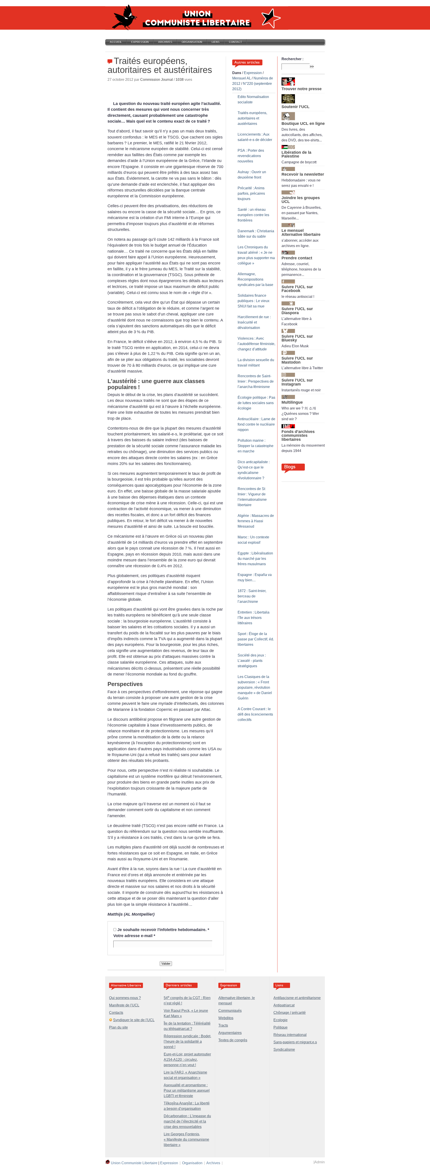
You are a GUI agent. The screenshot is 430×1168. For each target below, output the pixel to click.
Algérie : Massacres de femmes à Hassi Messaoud (256, 521)
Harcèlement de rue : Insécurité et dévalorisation (254, 322)
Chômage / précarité (289, 1013)
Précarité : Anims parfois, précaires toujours (251, 193)
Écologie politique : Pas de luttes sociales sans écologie (256, 403)
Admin (319, 1162)
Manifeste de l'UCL (124, 1005)
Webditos (225, 1018)
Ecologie (280, 1020)
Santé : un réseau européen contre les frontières (253, 215)
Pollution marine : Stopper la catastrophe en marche (255, 446)
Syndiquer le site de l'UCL (134, 1020)
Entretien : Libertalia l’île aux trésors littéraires (253, 617)
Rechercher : (292, 59)
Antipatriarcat (284, 1005)
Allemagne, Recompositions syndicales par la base (255, 279)
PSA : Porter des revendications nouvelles (251, 156)
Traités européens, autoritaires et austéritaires (252, 118)
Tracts (223, 1025)
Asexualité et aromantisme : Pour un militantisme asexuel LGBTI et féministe (187, 1090)
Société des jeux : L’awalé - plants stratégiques (252, 660)
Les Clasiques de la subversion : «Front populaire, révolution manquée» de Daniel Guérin (255, 687)
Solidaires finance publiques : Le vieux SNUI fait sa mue (253, 301)
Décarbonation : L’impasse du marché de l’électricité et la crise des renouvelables (187, 1121)
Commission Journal (156, 79)
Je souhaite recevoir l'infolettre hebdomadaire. (163, 929)
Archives (165, 42)
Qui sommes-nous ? (125, 998)
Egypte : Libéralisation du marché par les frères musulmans (255, 558)
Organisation (192, 42)
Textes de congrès (232, 1040)
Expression (140, 42)
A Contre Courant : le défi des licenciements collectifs (255, 714)
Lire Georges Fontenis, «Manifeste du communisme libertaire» (186, 1139)
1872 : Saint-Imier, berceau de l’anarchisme (252, 596)
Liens (215, 42)
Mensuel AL (241, 78)
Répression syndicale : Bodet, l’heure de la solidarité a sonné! (187, 1041)
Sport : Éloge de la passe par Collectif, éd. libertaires (256, 639)
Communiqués (230, 1010)
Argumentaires (230, 1033)
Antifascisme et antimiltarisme (297, 998)
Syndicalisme (284, 1049)
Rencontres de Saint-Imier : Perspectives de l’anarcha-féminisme (256, 381)
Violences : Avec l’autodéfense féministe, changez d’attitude (256, 344)
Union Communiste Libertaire (134, 1163)
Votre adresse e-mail (134, 936)
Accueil (116, 42)
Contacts (116, 1013)
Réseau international (290, 1035)
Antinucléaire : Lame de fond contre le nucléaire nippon (256, 424)
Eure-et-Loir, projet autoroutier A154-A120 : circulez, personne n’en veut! (187, 1059)
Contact (235, 42)
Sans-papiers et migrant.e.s (295, 1042)
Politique (280, 1027)
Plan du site (118, 1027)
